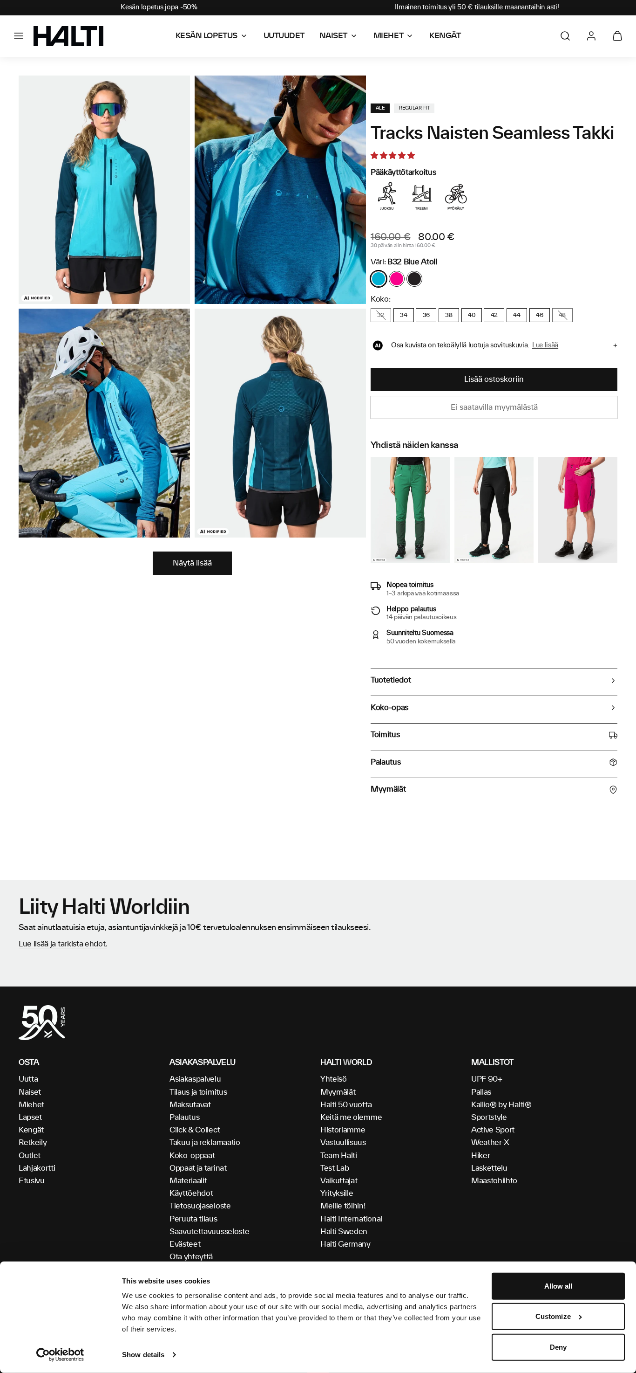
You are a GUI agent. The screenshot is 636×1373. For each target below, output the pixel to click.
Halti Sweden (343, 1231)
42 (494, 315)
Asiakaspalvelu (195, 1079)
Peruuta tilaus (193, 1219)
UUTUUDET (284, 36)
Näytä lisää (192, 563)
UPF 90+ (486, 1079)
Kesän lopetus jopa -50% (159, 7)
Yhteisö (333, 1079)
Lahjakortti (37, 1168)
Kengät (31, 1130)
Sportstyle (489, 1117)
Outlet (30, 1155)
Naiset (30, 1092)
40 (471, 315)
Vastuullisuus (343, 1142)
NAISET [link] (333, 36)
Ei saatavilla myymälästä (494, 407)
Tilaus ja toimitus (198, 1092)
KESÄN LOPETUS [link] (206, 36)
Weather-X (490, 1142)
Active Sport (492, 1130)
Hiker (480, 1155)
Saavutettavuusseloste (209, 1231)
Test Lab (334, 1168)
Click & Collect (194, 1130)
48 (562, 315)
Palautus (184, 1117)
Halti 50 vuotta (346, 1105)
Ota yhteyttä (191, 1257)
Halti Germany (345, 1244)
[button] (18, 36)
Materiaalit (188, 1181)
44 (516, 315)
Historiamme (342, 1130)
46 (539, 315)
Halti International (351, 1219)
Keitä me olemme (351, 1117)
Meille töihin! (342, 1206)
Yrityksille (336, 1193)
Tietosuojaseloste (200, 1206)
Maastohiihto (494, 1181)
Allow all (558, 1286)
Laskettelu (489, 1168)
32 (380, 315)
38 (448, 315)
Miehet (31, 1105)
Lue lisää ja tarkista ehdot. (63, 944)
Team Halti (338, 1155)
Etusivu (32, 1181)
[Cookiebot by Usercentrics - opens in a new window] (60, 1355)
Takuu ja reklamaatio (204, 1142)
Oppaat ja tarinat (198, 1168)
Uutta (28, 1079)
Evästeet (184, 1244)
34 (403, 315)
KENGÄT (444, 36)
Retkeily (33, 1142)
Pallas (481, 1092)
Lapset (30, 1117)
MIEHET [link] (388, 36)
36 (426, 315)
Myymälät (337, 1092)
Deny (558, 1347)
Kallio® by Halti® (501, 1105)
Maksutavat (190, 1105)
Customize (553, 1316)
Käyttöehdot (191, 1193)
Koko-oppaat (192, 1155)
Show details (143, 1355)
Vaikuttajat (338, 1181)
